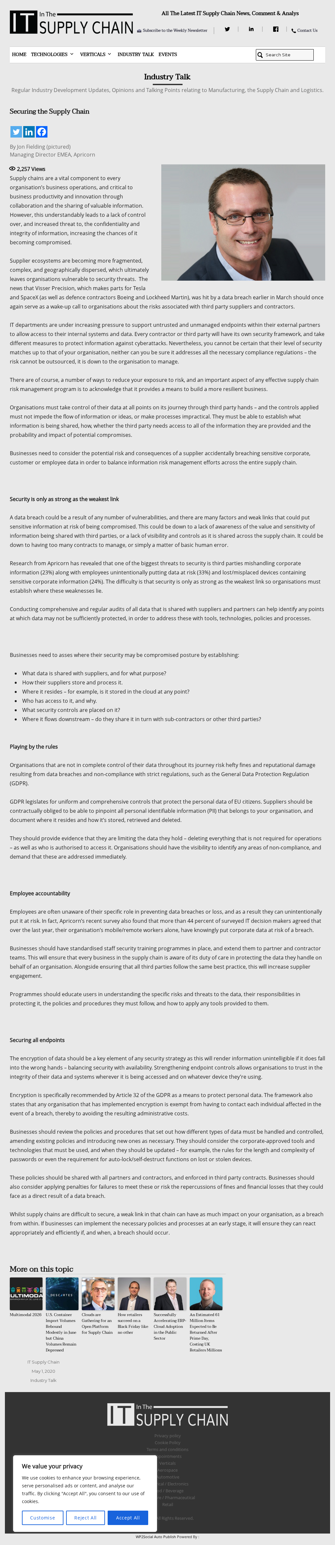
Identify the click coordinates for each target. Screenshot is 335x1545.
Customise (42, 1518)
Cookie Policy (168, 1442)
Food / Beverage (168, 1491)
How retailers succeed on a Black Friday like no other (133, 1323)
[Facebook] (276, 29)
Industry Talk (136, 54)
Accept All (128, 1518)
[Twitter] (228, 29)
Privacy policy (167, 1436)
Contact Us (307, 30)
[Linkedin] (29, 132)
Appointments (167, 1456)
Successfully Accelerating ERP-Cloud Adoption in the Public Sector (170, 1326)
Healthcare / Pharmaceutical (167, 1497)
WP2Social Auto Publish (156, 1536)
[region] (85, 1493)
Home (19, 54)
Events (168, 54)
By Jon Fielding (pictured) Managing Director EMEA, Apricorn (52, 150)
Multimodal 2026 (26, 1315)
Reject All (85, 1518)
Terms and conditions (167, 1449)
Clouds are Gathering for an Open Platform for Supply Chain (97, 1323)
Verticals (92, 54)
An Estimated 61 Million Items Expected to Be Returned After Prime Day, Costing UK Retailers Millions (206, 1332)
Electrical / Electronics (167, 1484)
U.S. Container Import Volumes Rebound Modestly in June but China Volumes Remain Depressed (61, 1332)
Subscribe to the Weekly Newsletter (175, 30)
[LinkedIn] (252, 29)
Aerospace (167, 1470)
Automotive (167, 1477)
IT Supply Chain (43, 1362)
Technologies (49, 54)
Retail (167, 1504)
